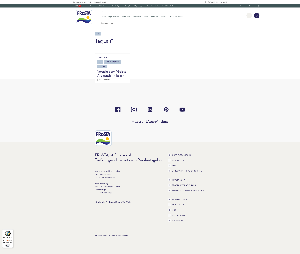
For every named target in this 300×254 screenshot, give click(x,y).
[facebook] (117, 109)
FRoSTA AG (177, 180)
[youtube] (182, 109)
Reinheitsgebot (103, 6)
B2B (78, 6)
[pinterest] (166, 109)
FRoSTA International (183, 185)
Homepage (104, 23)
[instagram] (134, 109)
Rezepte (128, 6)
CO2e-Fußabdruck (181, 155)
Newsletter (178, 160)
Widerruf (177, 205)
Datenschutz (178, 215)
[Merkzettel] (258, 6)
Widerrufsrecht (180, 199)
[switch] (8, 245)
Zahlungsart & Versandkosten (187, 171)
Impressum (177, 220)
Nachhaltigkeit (117, 6)
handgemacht (113, 62)
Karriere (242, 6)
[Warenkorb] (256, 15)
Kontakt (251, 6)
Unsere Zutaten (90, 6)
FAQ (174, 165)
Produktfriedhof (167, 6)
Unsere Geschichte (153, 6)
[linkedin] (150, 109)
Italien (102, 66)
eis (100, 62)
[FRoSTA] (84, 17)
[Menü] (11, 230)
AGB (174, 210)
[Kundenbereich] (249, 15)
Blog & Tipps (138, 6)
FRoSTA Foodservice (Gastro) (187, 190)
